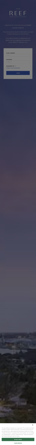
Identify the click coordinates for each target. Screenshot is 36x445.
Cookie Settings (18, 443)
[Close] (32, 424)
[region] (18, 434)
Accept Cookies (18, 439)
